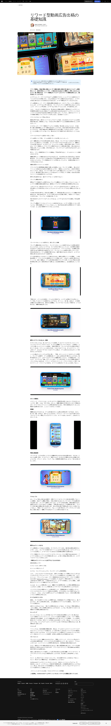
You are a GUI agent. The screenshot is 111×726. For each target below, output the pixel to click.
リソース (14, 1)
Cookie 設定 (75, 723)
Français (31, 683)
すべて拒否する (83, 723)
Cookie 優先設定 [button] (62, 719)
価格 (30, 1)
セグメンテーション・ (43, 579)
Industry (10, 1)
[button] (88, 1)
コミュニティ (19, 1)
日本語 (27, 683)
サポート (26, 1)
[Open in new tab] (25, 694)
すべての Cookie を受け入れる (94, 723)
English (19, 683)
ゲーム (6, 1)
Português (36, 683)
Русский (47, 683)
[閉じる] (106, 723)
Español (43, 683)
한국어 (51, 683)
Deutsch (23, 683)
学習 (23, 1)
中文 (39, 683)
